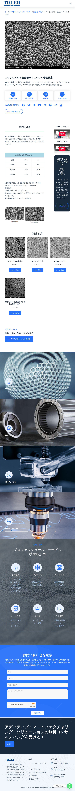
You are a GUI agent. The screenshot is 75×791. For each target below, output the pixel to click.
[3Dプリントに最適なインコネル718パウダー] (15, 288)
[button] (23, 105)
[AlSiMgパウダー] (60, 247)
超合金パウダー (38, 12)
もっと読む (15, 270)
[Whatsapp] (69, 786)
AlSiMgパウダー (60, 261)
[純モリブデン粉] (37, 247)
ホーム (7, 12)
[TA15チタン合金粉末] (15, 247)
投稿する (37, 713)
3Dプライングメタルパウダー (21, 12)
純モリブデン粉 (37, 261)
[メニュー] (70, 3)
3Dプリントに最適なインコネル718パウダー (15, 303)
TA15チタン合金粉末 (15, 261)
